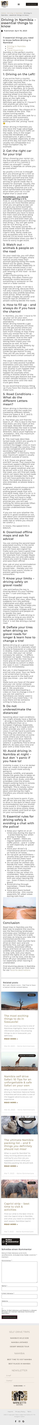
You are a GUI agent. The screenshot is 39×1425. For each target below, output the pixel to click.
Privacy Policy (20, 1411)
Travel (10, 48)
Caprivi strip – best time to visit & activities (16, 1206)
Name (4, 1285)
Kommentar (7, 1260)
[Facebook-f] (16, 1421)
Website (5, 1301)
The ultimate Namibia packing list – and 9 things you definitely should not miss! (19, 1144)
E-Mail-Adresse (8, 1293)
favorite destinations (20, 970)
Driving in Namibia (14, 13)
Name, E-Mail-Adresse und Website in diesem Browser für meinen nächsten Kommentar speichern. (19, 1312)
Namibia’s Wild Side (19, 1338)
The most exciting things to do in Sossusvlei (16, 1018)
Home (3, 13)
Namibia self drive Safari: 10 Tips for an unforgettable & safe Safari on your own (18, 1081)
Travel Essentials (15, 50)
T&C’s (29, 1411)
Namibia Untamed (19, 1342)
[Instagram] (19, 1421)
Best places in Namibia (19, 1364)
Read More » (11, 1039)
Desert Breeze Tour (19, 1347)
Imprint (10, 1411)
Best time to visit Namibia (19, 1359)
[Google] (23, 1421)
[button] (18, 4)
